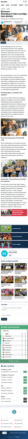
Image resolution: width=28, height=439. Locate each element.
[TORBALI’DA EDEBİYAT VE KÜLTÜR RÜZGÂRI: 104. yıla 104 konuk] (7, 266)
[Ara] (24, 1)
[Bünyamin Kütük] (4, 253)
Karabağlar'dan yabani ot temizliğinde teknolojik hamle (20, 285)
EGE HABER (14, 5)
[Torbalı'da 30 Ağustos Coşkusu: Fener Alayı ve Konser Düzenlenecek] (7, 292)
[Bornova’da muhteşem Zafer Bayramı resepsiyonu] (21, 266)
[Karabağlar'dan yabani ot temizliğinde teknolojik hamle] (21, 279)
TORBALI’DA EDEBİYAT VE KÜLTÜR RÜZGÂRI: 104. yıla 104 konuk (7, 272)
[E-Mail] (10, 255)
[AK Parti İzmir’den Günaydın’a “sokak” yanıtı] (7, 279)
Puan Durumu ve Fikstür (7, 423)
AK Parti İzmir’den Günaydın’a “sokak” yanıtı (6, 285)
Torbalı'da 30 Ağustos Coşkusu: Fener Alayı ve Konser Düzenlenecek (6, 298)
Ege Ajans (4, 1)
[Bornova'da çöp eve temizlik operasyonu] (21, 292)
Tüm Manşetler (19, 423)
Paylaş (4, 42)
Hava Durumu (6, 420)
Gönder (4, 319)
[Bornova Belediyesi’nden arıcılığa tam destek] (14, 33)
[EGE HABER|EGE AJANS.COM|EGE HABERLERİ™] (14, 411)
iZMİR (2, 5)
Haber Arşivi (19, 426)
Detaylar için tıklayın (14, 361)
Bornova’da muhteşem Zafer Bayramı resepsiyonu (20, 272)
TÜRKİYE (21, 5)
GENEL (7, 5)
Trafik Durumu (19, 420)
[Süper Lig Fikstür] (26, 366)
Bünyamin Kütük (13, 252)
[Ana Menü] (26, 1)
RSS (5, 432)
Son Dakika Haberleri (6, 426)
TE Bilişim (17, 437)
